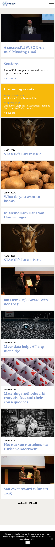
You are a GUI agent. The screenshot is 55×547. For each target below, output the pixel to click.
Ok (27, 543)
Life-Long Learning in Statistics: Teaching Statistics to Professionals (27, 105)
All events (9, 112)
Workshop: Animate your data (20, 96)
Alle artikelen (27, 503)
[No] (52, 539)
